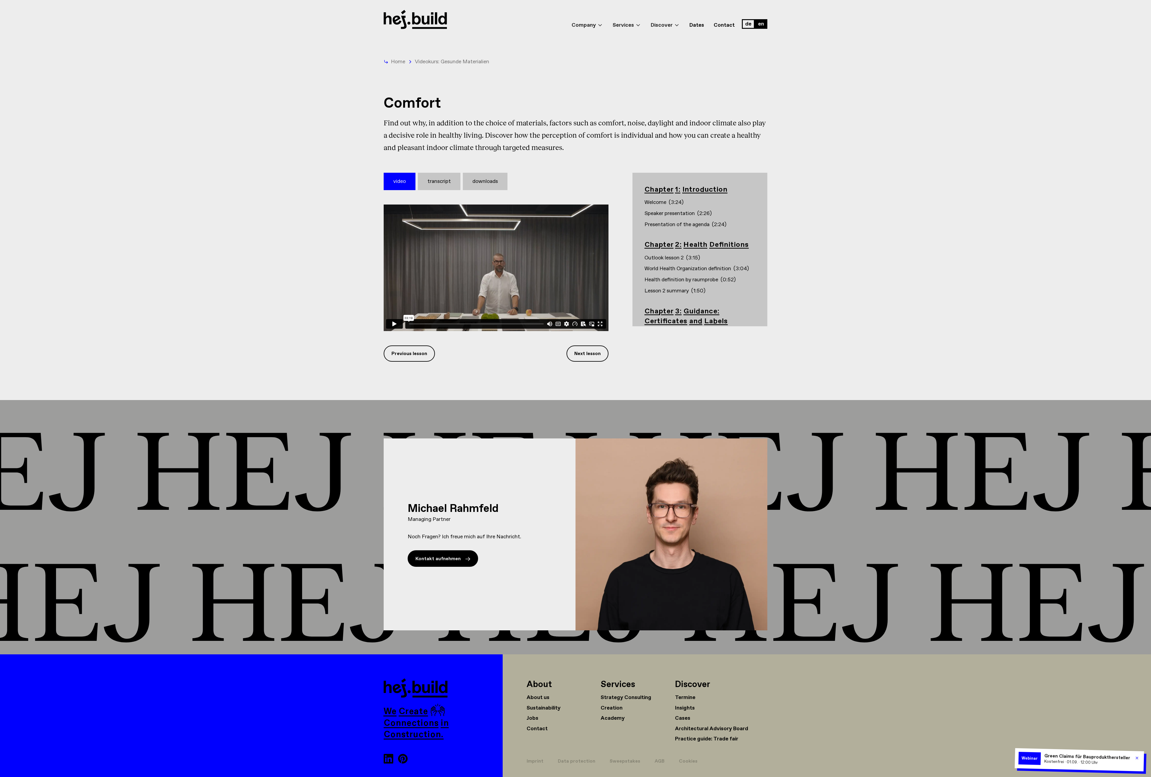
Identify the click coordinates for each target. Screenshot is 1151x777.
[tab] (399, 181)
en (761, 24)
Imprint (535, 761)
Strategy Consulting (626, 697)
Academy (613, 718)
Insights (685, 708)
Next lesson (587, 354)
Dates (696, 25)
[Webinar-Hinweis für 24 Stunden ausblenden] (1137, 758)
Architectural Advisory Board (711, 728)
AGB (660, 761)
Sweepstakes (625, 761)
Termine (685, 697)
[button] (587, 20)
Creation (612, 708)
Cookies (688, 761)
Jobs (532, 718)
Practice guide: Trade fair (706, 739)
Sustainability (544, 708)
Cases (682, 718)
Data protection (576, 761)
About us (538, 697)
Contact (724, 25)
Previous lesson (409, 354)
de (748, 24)
